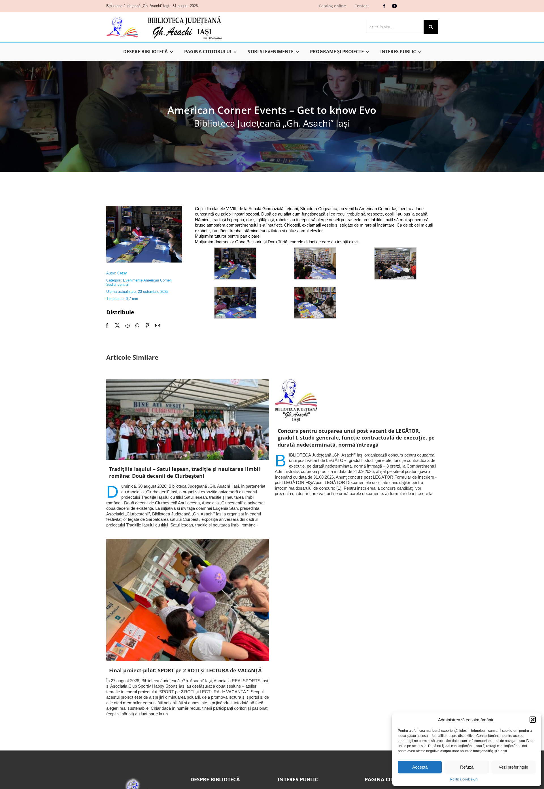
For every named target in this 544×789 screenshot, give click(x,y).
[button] (533, 719)
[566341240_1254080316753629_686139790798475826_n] (144, 208)
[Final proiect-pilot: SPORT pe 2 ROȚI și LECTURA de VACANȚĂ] (187, 600)
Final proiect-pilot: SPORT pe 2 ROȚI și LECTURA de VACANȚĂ (185, 670)
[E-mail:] (157, 325)
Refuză (466, 767)
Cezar (122, 273)
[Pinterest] (147, 325)
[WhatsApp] (137, 325)
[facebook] (384, 6)
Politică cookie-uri (464, 779)
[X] (117, 325)
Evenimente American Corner (147, 280)
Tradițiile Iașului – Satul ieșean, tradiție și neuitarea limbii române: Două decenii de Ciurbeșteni (184, 472)
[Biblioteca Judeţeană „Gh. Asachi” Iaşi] (164, 15)
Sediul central (117, 284)
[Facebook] (107, 325)
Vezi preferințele (513, 767)
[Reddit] (127, 325)
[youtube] (394, 6)
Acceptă (420, 767)
